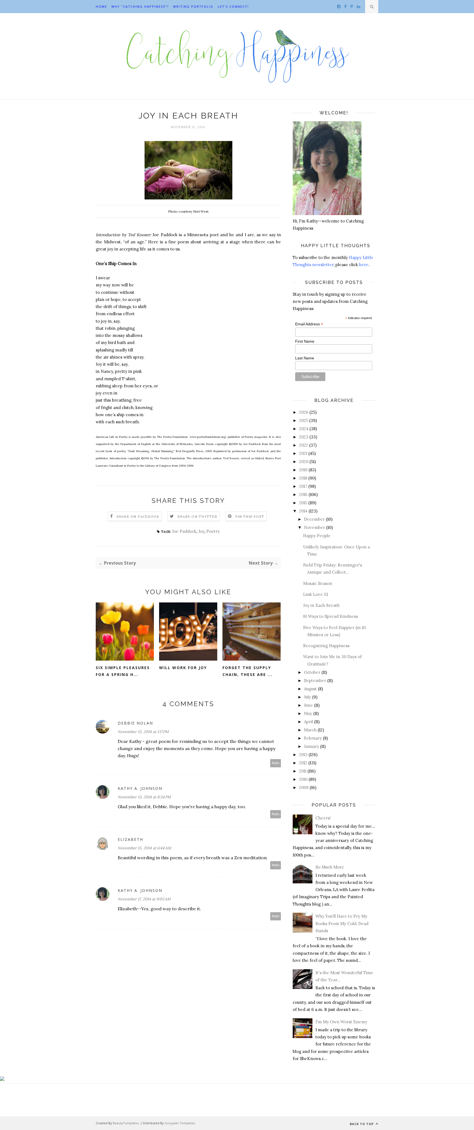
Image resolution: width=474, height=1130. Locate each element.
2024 (303, 428)
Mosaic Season (317, 583)
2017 (303, 486)
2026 (303, 412)
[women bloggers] (2, 1079)
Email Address (309, 324)
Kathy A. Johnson (140, 788)
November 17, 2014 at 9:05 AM (144, 899)
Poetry (213, 531)
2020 (303, 461)
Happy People (317, 535)
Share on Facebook (138, 516)
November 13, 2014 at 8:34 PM (144, 796)
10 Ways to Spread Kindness (330, 616)
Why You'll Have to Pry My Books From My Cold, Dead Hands (341, 923)
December (314, 519)
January (311, 746)
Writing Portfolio (193, 6)
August (310, 688)
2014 (303, 511)
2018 (303, 478)
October (312, 672)
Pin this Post (249, 516)
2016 (303, 494)
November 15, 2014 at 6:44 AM (144, 848)
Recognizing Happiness (326, 645)
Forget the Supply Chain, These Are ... (247, 671)
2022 (303, 445)
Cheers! (323, 818)
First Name (304, 341)
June (308, 705)
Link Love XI (315, 594)
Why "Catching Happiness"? (140, 6)
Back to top (362, 1124)
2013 (303, 754)
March (310, 729)
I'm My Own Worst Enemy (341, 1021)
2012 (303, 762)
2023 (303, 436)
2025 (303, 420)
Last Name (304, 358)
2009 (304, 787)
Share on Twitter (197, 516)
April (308, 721)
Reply (276, 763)
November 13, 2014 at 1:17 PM (143, 731)
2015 (303, 502)
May (308, 713)
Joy (201, 531)
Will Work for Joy (183, 667)
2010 (303, 779)
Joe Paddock (184, 531)
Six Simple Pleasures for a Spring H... (123, 671)
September (315, 680)
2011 (302, 771)
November (314, 527)
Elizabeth (130, 839)
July (307, 697)
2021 (303, 453)
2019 (303, 469)
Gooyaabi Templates (180, 1123)
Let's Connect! (233, 6)
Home (101, 6)
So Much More (329, 867)
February (313, 738)
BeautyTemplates (126, 1123)
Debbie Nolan (135, 723)
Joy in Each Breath (321, 605)
